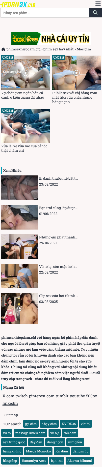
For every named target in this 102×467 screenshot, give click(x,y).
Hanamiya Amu (34, 460)
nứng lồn (75, 442)
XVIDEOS (69, 424)
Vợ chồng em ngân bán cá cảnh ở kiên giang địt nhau (22, 95)
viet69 (85, 424)
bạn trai (57, 460)
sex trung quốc (14, 442)
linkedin (10, 403)
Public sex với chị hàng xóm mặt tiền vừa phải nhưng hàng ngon (74, 97)
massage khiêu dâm (30, 433)
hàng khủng (12, 451)
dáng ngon (55, 442)
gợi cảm (31, 424)
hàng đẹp (10, 460)
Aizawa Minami (79, 460)
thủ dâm (70, 433)
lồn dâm (61, 451)
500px (91, 395)
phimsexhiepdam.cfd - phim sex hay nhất (40, 49)
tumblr (62, 395)
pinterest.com (41, 395)
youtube (77, 395)
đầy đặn (36, 442)
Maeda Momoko (38, 451)
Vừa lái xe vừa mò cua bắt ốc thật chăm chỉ (24, 148)
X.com (8, 395)
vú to (7, 433)
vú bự (54, 433)
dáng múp (80, 451)
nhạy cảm (49, 424)
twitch (22, 395)
